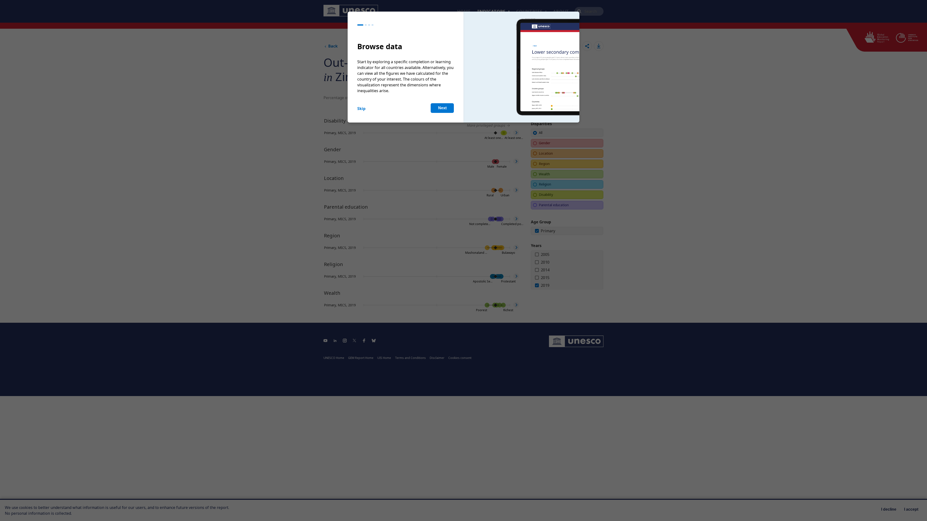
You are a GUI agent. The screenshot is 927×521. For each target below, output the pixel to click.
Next (442, 108)
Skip (361, 108)
